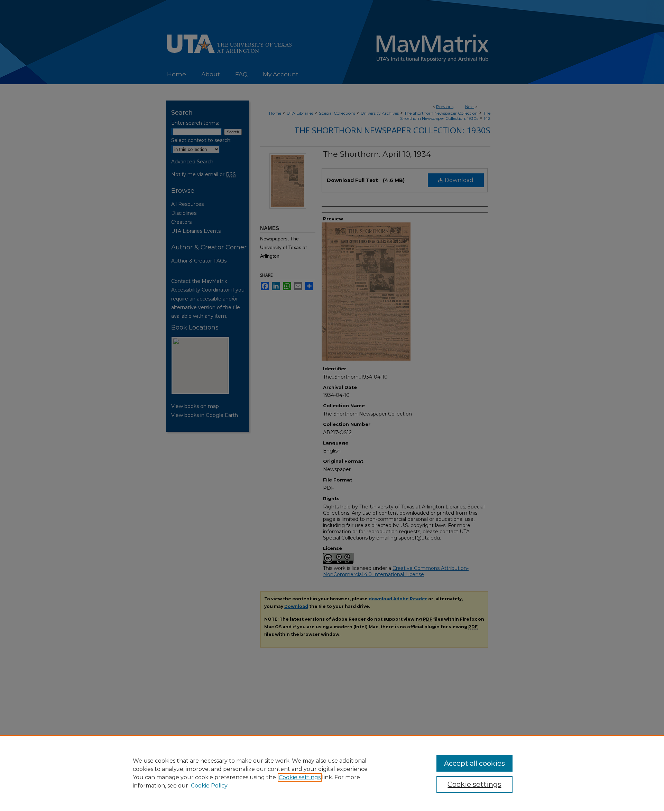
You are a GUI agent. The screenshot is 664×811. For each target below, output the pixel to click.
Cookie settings (300, 777)
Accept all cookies (474, 763)
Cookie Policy (209, 785)
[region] (332, 773)
